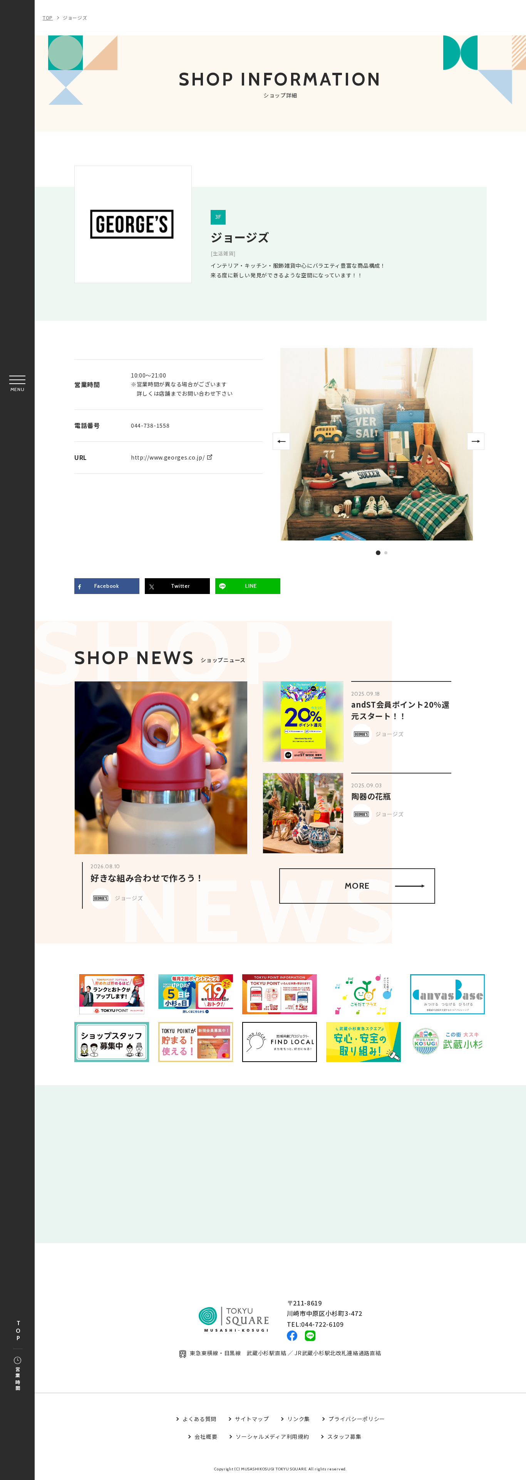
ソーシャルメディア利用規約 (272, 1436)
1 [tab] (378, 552)
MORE (357, 886)
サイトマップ (252, 1419)
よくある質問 (199, 1419)
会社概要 (205, 1436)
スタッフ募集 (344, 1436)
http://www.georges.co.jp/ (168, 457)
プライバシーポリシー (356, 1419)
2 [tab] (386, 553)
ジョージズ (75, 17)
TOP (18, 1331)
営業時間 (17, 1379)
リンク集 (298, 1419)
